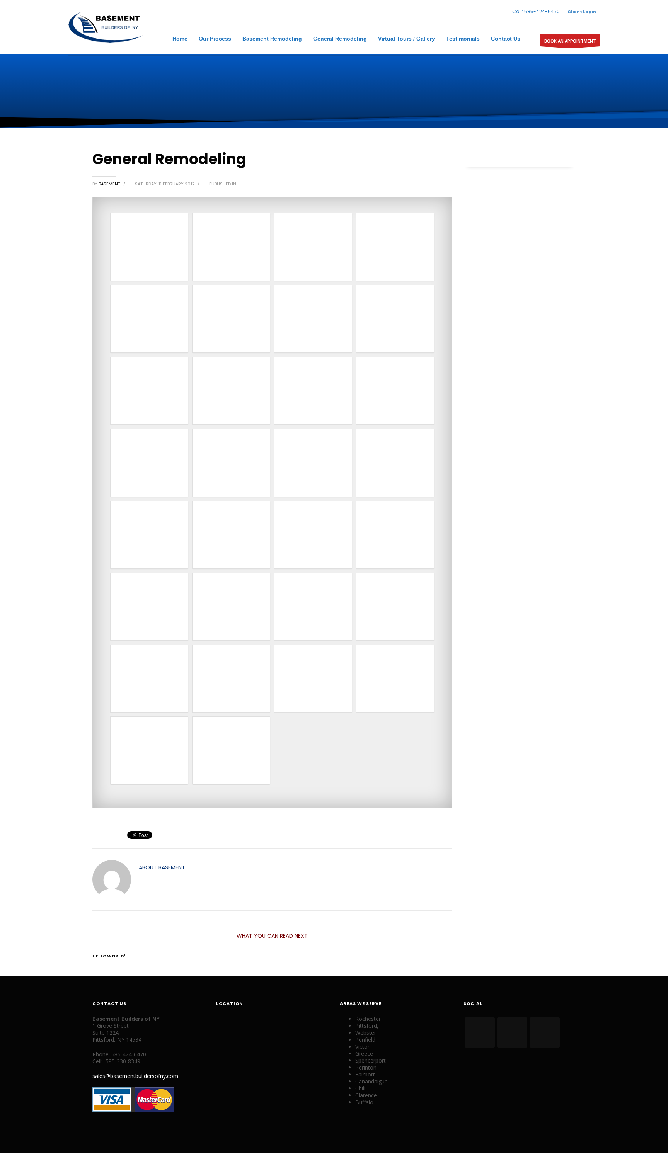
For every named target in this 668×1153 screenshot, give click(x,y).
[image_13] (313, 391)
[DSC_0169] (231, 678)
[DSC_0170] (313, 678)
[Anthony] (231, 247)
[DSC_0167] (395, 607)
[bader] (313, 247)
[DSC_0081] (231, 607)
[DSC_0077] (395, 535)
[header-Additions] (149, 391)
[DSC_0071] (395, 462)
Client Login (581, 12)
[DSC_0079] (149, 607)
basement (110, 184)
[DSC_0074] (313, 535)
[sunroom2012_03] (149, 247)
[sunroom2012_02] (231, 462)
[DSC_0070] (313, 462)
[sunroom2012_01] (149, 462)
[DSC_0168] (149, 678)
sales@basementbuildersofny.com (135, 1076)
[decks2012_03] (395, 319)
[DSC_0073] (231, 535)
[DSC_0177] (231, 750)
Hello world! (108, 956)
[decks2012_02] (313, 319)
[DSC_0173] (395, 678)
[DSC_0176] (149, 750)
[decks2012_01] (231, 319)
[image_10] (231, 391)
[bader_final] (395, 247)
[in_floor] (395, 391)
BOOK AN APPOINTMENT (570, 41)
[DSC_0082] (313, 607)
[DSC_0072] (149, 535)
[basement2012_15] (149, 319)
